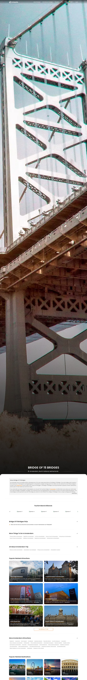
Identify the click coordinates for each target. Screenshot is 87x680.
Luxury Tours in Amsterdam (16, 538)
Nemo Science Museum (53, 644)
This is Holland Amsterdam (36, 642)
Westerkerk (29, 648)
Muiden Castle (66, 642)
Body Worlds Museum (23, 646)
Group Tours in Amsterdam (52, 536)
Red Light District (47, 641)
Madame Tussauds (64, 644)
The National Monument (34, 646)
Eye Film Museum (56, 641)
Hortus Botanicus (43, 644)
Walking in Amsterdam (28, 538)
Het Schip (24, 644)
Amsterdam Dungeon (48, 642)
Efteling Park (26, 642)
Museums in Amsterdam (40, 538)
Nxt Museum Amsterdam (15, 644)
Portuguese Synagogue (33, 644)
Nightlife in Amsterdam (29, 536)
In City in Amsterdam (40, 536)
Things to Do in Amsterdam (43, 549)
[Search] (66, 2)
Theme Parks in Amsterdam (16, 536)
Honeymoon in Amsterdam (53, 538)
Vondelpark (30, 641)
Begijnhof (12, 641)
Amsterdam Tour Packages (30, 549)
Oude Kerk (17, 641)
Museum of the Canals (39, 648)
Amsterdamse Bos (61, 646)
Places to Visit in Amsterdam (16, 549)
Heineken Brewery (38, 641)
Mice (62, 1)
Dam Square (24, 641)
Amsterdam (53, 489)
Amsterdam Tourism (55, 549)
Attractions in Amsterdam (65, 536)
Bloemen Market (58, 642)
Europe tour (19, 485)
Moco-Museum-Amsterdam (16, 642)
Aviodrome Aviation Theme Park (49, 646)
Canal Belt (63, 641)
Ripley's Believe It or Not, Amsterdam (18, 648)
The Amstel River (13, 646)
